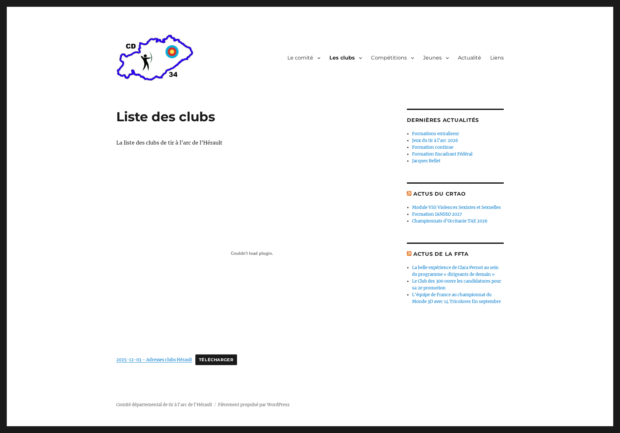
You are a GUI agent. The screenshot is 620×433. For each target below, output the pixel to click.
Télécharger (216, 359)
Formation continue (432, 147)
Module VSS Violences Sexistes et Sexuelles (456, 207)
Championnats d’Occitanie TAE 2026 (450, 221)
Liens (497, 58)
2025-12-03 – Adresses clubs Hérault (154, 359)
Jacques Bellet (426, 161)
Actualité (469, 58)
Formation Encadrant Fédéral (442, 154)
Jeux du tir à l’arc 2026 (435, 140)
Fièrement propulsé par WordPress (254, 404)
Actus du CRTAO (439, 194)
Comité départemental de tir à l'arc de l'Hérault (164, 404)
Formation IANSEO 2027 (437, 214)
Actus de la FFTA (441, 254)
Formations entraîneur (435, 133)
